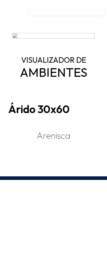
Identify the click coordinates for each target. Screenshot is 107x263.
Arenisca (53, 135)
